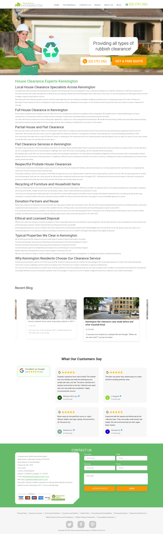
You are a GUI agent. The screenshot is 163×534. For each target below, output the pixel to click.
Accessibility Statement (106, 517)
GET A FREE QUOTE (129, 61)
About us (108, 5)
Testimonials (69, 5)
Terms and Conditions (52, 513)
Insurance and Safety (70, 513)
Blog (119, 5)
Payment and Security (138, 513)
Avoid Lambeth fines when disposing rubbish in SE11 (51, 321)
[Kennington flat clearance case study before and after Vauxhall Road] (111, 308)
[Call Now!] (138, 4)
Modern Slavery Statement (85, 517)
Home (56, 5)
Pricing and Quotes (121, 513)
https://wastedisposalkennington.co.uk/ (34, 479)
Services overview (35, 513)
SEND (131, 488)
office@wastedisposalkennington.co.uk (35, 476)
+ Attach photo (99, 488)
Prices (97, 5)
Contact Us (85, 5)
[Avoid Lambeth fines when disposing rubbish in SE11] (52, 309)
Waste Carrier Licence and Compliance (59, 517)
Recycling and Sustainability (102, 513)
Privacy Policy (22, 513)
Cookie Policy (84, 513)
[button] (57, 399)
